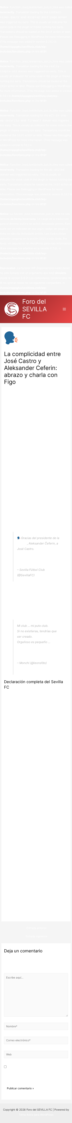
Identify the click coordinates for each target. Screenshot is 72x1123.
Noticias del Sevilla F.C (45, 388)
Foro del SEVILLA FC (34, 309)
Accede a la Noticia (16, 914)
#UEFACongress (46, 549)
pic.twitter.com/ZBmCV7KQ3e (37, 560)
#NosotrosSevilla (28, 554)
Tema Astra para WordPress (36, 1114)
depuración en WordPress (27, 243)
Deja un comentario (16, 388)
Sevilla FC (14, 408)
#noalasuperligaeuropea (33, 647)
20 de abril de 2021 (48, 575)
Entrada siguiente (36, 936)
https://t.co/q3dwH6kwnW (34, 653)
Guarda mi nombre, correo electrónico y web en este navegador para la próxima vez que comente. (34, 1071)
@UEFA (22, 543)
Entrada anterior (36, 928)
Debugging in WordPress (29, 36)
